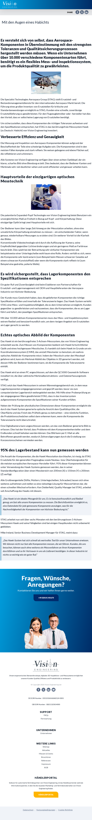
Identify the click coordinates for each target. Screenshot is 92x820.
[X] (81, 12)
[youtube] (53, 690)
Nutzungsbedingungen (45, 810)
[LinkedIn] (85, 12)
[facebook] (38, 690)
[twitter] (43, 690)
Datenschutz (28, 810)
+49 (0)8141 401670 (46, 598)
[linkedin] (48, 690)
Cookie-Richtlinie (65, 810)
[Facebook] (76, 12)
